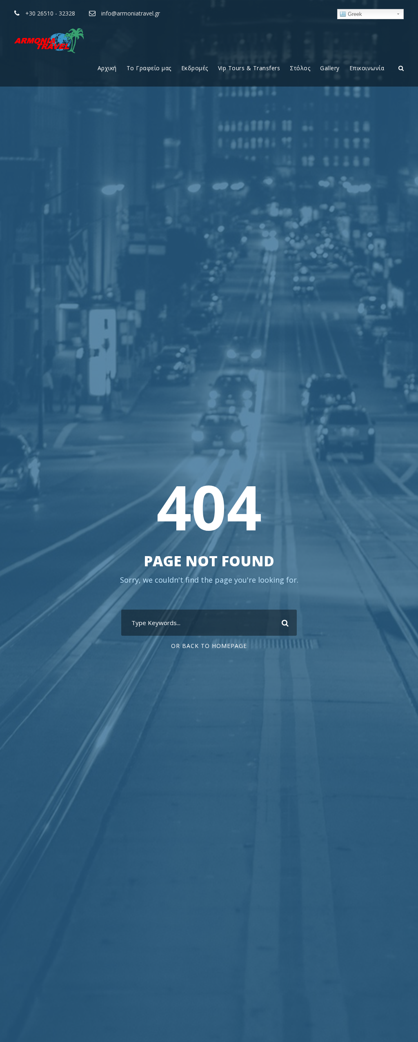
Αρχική (107, 68)
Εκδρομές (194, 68)
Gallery (330, 68)
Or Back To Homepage (209, 646)
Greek (354, 14)
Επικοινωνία (367, 68)
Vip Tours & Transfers (249, 68)
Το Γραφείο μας (149, 68)
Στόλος (300, 68)
